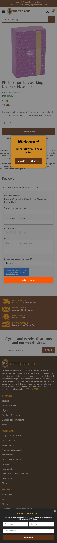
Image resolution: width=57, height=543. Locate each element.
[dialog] (28, 271)
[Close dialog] (55, 510)
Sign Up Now (28, 537)
